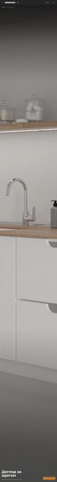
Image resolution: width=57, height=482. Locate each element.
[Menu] (2, 2)
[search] (18, 2)
